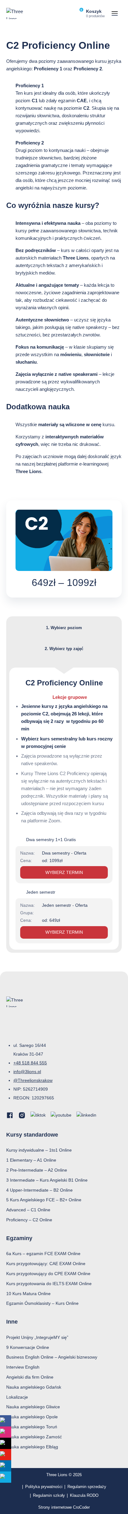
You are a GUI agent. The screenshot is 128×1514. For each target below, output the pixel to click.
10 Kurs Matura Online (28, 1293)
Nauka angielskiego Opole (32, 1416)
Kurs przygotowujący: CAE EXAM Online (45, 1263)
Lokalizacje (17, 1397)
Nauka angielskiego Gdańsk (33, 1387)
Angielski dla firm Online (29, 1377)
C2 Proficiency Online (64, 683)
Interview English (22, 1367)
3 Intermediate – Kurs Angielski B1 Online (47, 1180)
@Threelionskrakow (33, 1080)
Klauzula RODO (84, 1495)
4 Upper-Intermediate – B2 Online (39, 1190)
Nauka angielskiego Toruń (31, 1426)
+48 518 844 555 (30, 1062)
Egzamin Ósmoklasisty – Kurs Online (42, 1303)
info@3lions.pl (27, 1071)
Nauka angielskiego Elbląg (32, 1446)
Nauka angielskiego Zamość (34, 1436)
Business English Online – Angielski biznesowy (51, 1357)
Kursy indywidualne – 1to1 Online (39, 1150)
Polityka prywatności (43, 1486)
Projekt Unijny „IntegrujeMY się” (37, 1337)
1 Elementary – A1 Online (31, 1160)
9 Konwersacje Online (27, 1347)
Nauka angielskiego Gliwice (33, 1406)
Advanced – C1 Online (28, 1209)
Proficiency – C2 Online (29, 1219)
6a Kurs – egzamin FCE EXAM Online (43, 1253)
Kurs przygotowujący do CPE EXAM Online (48, 1273)
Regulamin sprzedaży (86, 1486)
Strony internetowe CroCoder (64, 1507)
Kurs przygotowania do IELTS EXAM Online (49, 1283)
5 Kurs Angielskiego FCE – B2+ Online (43, 1199)
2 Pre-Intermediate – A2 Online (36, 1170)
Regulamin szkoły (49, 1495)
